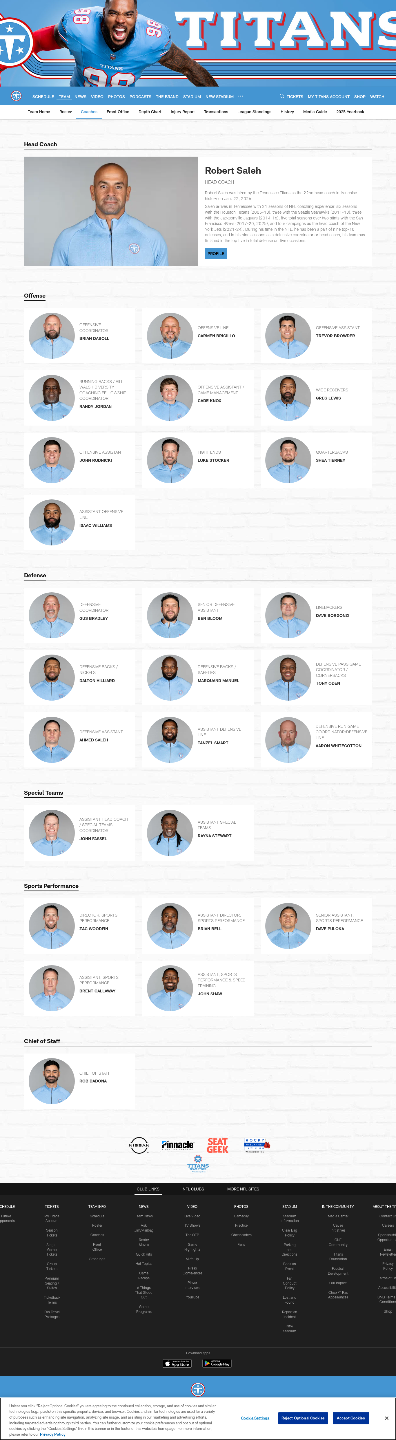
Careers (388, 1225)
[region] (198, 1418)
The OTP (192, 1235)
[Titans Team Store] (197, 1164)
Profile (216, 253)
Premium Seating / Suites (52, 1283)
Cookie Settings (255, 1418)
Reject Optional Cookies (303, 1418)
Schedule (97, 1216)
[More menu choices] (240, 96)
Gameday (241, 1216)
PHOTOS (241, 1206)
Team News (144, 1216)
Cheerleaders (241, 1235)
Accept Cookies (351, 1418)
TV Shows (192, 1225)
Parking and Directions (289, 1249)
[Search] (282, 96)
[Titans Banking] (178, 1146)
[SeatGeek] (217, 1146)
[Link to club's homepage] (16, 96)
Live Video (192, 1216)
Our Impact (338, 1283)
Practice (241, 1225)
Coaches (97, 1235)
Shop (388, 1311)
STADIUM (289, 1206)
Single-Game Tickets (52, 1249)
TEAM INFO (97, 1206)
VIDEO (192, 1206)
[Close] (386, 1418)
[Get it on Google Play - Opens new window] (217, 1366)
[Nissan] (139, 1146)
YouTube (192, 1297)
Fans (241, 1244)
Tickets (52, 1206)
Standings (97, 1259)
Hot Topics (144, 1263)
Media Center (338, 1216)
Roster (97, 1225)
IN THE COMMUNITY (338, 1206)
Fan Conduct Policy (290, 1283)
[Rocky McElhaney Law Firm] (256, 1146)
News (144, 1206)
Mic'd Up (192, 1259)
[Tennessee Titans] (198, 1390)
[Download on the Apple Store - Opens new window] (177, 1364)
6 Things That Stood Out (143, 1292)
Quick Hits (144, 1254)
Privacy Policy (53, 1434)
